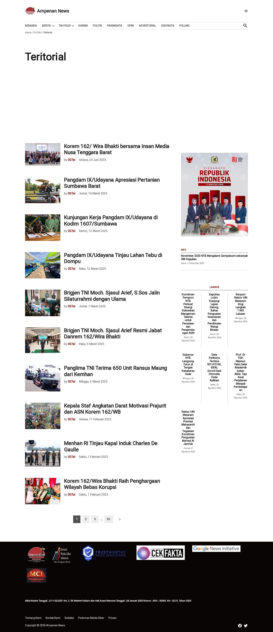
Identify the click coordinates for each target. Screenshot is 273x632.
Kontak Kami (53, 617)
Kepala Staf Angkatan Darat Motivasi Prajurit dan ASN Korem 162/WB (115, 409)
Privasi (112, 617)
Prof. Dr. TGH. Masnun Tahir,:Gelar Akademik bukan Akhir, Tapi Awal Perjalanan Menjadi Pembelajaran (240, 372)
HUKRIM (83, 25)
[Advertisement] (136, 106)
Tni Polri (37, 32)
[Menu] (246, 11)
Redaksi (69, 617)
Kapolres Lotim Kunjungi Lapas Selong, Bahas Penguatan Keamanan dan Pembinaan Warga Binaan (214, 312)
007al (71, 160)
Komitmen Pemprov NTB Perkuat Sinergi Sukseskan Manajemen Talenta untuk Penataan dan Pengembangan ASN (188, 314)
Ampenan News (53, 11)
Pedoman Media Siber (91, 617)
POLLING (184, 25)
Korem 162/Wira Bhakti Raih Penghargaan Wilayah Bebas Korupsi (112, 484)
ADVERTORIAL (147, 25)
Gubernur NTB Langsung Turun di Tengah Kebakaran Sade (188, 364)
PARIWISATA (114, 25)
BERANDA (31, 25)
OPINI (130, 25)
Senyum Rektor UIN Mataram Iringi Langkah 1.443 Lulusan (240, 304)
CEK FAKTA (167, 25)
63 (108, 519)
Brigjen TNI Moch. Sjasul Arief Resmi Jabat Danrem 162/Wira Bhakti (113, 333)
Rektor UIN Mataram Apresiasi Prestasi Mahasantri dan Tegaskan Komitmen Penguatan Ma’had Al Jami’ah (188, 428)
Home (28, 32)
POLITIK (97, 25)
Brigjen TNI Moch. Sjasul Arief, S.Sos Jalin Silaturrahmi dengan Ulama (112, 296)
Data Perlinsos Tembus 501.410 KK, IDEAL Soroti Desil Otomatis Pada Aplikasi (214, 367)
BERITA (46, 25)
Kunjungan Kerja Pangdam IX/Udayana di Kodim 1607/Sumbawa (111, 220)
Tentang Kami (33, 617)
